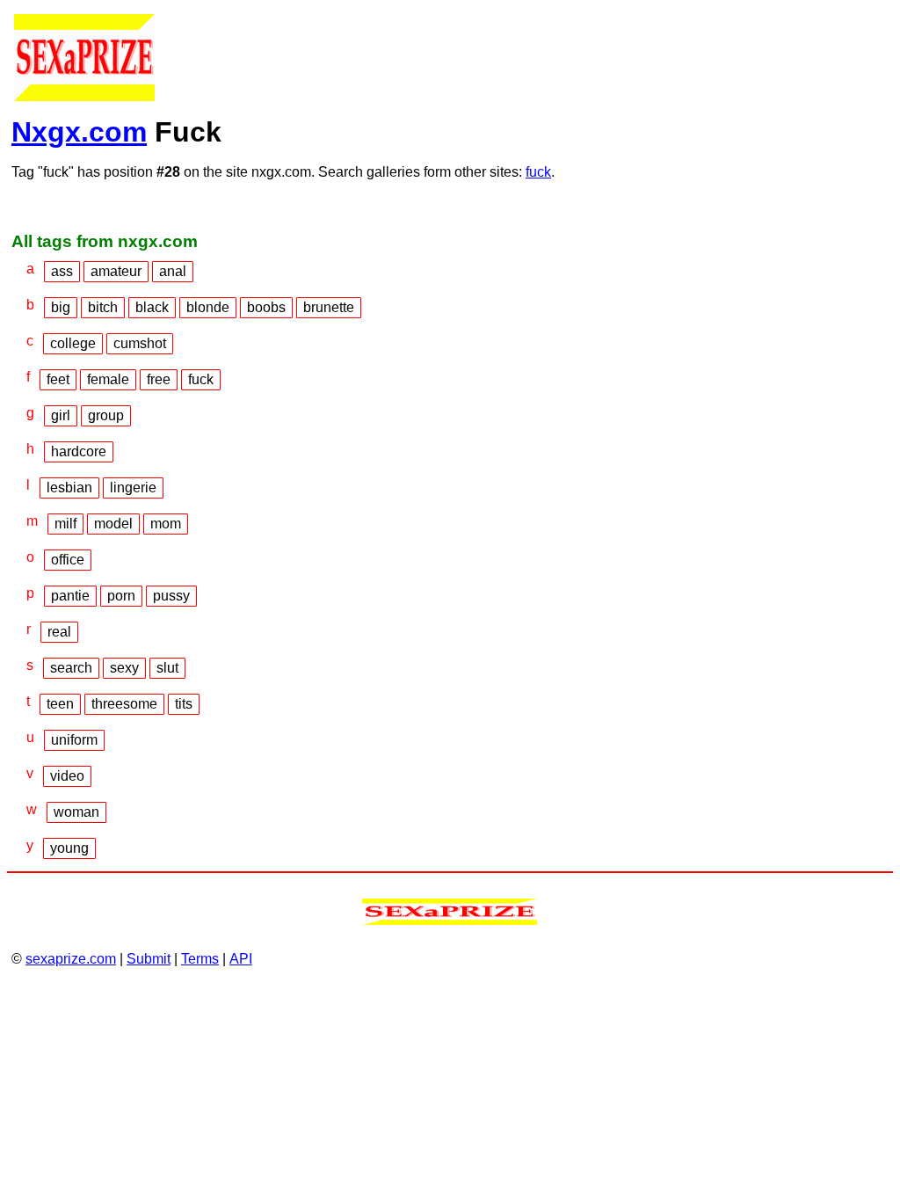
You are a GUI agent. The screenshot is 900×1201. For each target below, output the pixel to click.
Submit (149, 958)
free (159, 379)
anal (172, 271)
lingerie (133, 487)
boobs (266, 307)
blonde (207, 307)
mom (165, 523)
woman (76, 811)
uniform (74, 739)
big (60, 307)
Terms (200, 958)
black (152, 307)
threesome (124, 703)
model (113, 523)
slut (167, 667)
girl (60, 415)
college (73, 343)
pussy (171, 595)
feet (58, 379)
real (59, 631)
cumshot (139, 343)
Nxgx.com (79, 132)
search (71, 667)
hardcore (78, 451)
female (108, 379)
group (106, 415)
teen (60, 703)
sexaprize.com (70, 958)
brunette (328, 307)
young (69, 848)
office (67, 559)
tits (183, 703)
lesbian (69, 487)
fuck (538, 171)
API (240, 958)
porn (121, 595)
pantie (70, 595)
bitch (103, 307)
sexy (124, 667)
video (67, 775)
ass (62, 271)
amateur (116, 271)
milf (65, 523)
